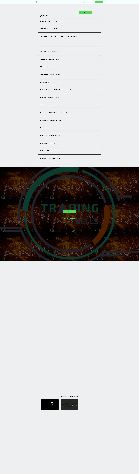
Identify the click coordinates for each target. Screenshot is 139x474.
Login (99, 2)
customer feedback (69, 219)
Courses (80, 2)
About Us (88, 2)
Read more (74, 405)
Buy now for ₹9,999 (85, 12)
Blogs (84, 2)
